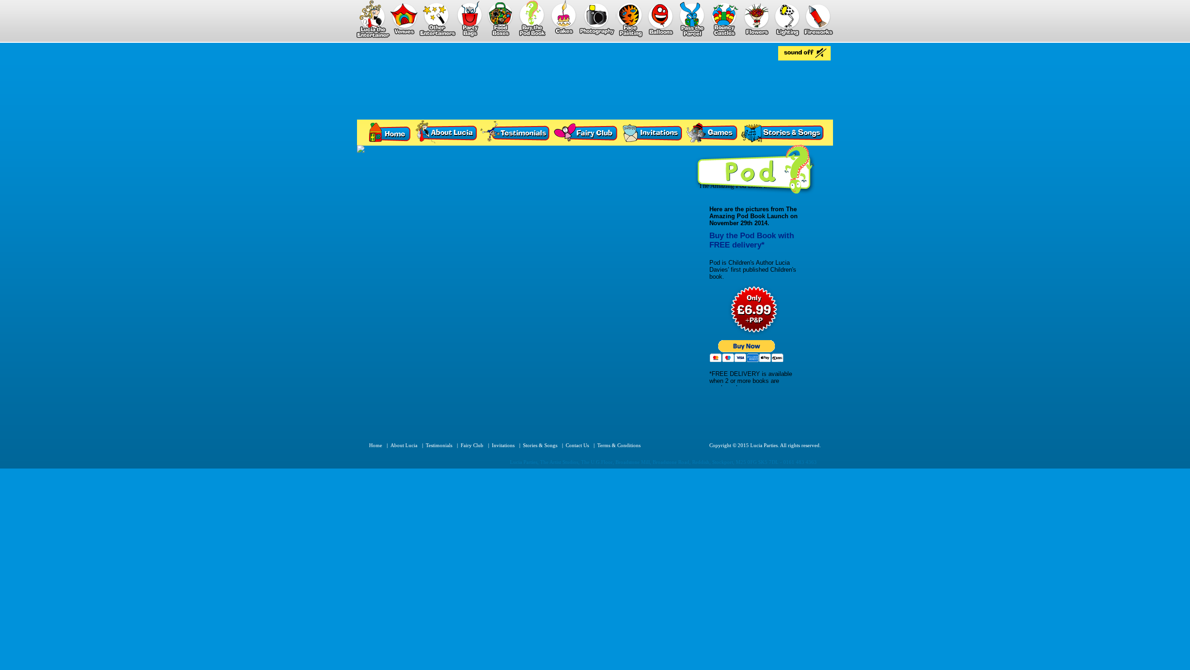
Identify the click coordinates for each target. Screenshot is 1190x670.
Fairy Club (472, 445)
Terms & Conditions (619, 445)
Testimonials (439, 445)
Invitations (503, 445)
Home (375, 445)
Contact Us (577, 445)
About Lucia (403, 445)
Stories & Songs (540, 445)
